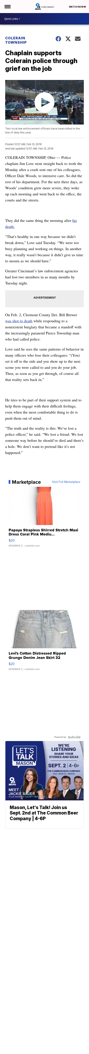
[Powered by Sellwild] (74, 737)
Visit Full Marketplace (66, 482)
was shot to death (18, 320)
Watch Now (76, 6)
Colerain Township (16, 40)
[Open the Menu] (7, 6)
